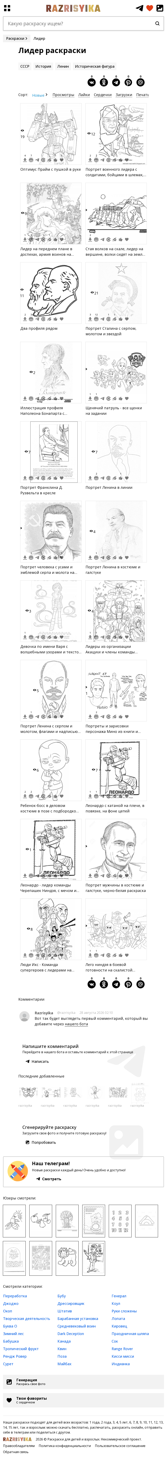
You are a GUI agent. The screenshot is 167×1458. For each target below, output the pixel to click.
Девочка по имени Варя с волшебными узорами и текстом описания (50, 652)
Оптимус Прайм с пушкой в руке (50, 169)
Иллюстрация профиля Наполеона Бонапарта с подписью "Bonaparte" (42, 413)
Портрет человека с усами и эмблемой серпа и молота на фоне (47, 572)
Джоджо (11, 1303)
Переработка (15, 1295)
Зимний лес (13, 1333)
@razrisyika (66, 1012)
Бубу (61, 1295)
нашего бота (76, 1023)
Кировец (119, 1326)
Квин (61, 1348)
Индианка (121, 1363)
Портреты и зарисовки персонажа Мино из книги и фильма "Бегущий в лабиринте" (115, 731)
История (43, 66)
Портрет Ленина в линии (109, 487)
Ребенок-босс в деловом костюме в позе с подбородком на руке (49, 811)
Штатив (64, 1311)
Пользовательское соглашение (120, 1446)
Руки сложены (124, 1311)
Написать (40, 1061)
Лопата (118, 1318)
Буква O (10, 1326)
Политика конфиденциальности (65, 1446)
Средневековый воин (76, 1326)
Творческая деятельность (26, 1318)
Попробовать (44, 1142)
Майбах (64, 1363)
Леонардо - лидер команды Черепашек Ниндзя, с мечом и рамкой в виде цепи (48, 890)
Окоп (7, 1311)
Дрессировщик (70, 1303)
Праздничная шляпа (130, 1333)
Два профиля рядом (38, 328)
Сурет (8, 1363)
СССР (24, 66)
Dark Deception (70, 1333)
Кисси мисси (123, 1356)
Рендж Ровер (15, 1356)
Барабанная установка (77, 1318)
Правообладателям (19, 1446)
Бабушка (11, 1341)
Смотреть (51, 1178)
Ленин (63, 66)
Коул (116, 1303)
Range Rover (122, 1348)
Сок (115, 1341)
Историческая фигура (94, 66)
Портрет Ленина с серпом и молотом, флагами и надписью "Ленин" (49, 731)
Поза (62, 1356)
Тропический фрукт (21, 1348)
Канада (64, 1341)
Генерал (119, 1295)
